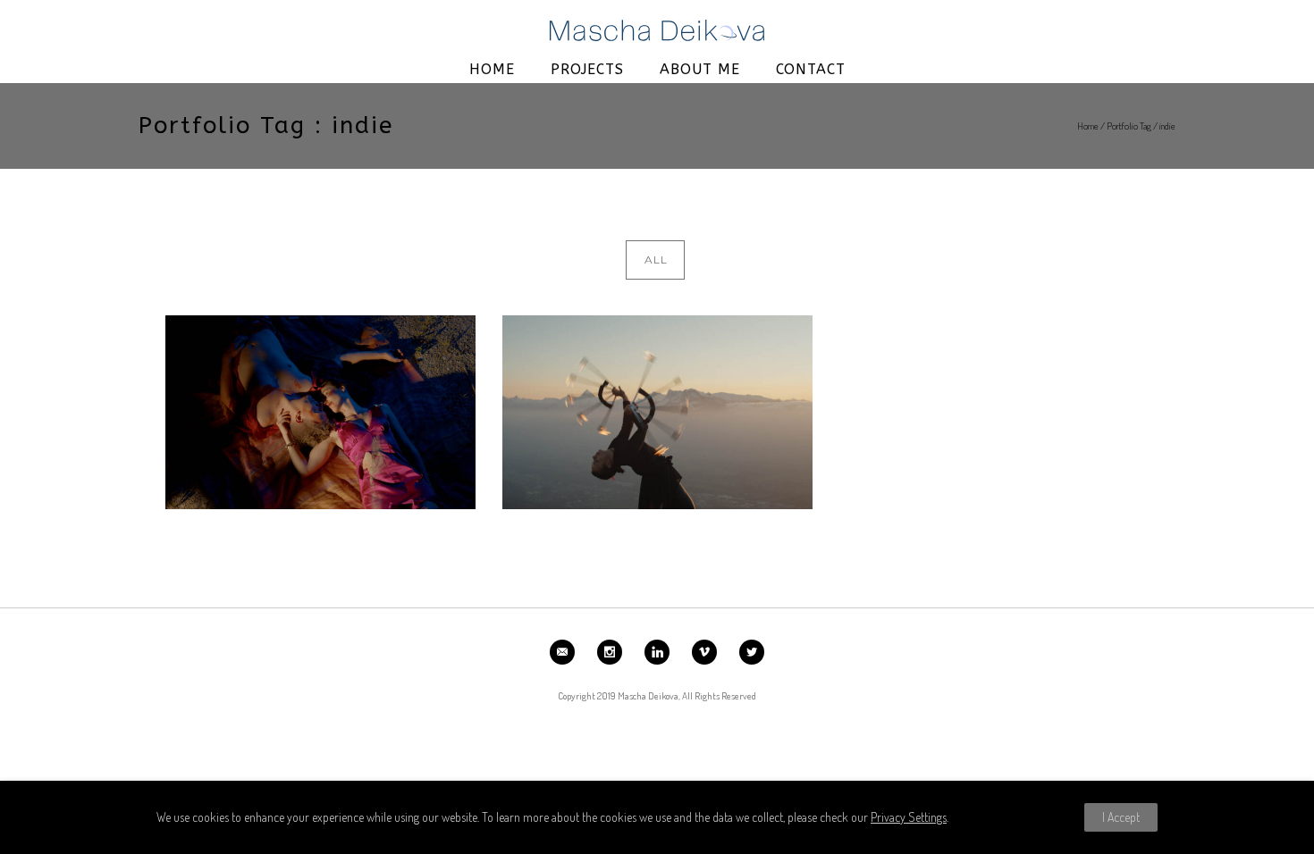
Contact (811, 69)
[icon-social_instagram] (614, 652)
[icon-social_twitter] (751, 652)
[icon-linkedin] (661, 652)
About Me (700, 69)
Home (492, 69)
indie (1167, 126)
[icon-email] (567, 652)
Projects (587, 69)
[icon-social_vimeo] (709, 652)
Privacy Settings (909, 817)
